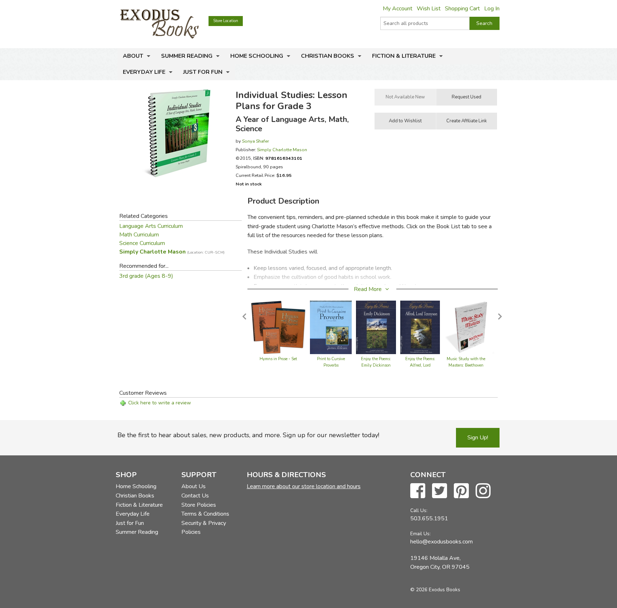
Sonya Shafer (255, 141)
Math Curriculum (139, 235)
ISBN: (277, 158)
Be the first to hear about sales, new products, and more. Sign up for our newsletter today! (248, 435)
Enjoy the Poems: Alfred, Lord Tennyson (420, 365)
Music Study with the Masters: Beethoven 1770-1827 (466, 365)
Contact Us (195, 496)
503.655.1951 (429, 518)
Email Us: (420, 533)
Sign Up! (477, 437)
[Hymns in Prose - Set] (278, 327)
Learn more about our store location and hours (304, 486)
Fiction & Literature (404, 56)
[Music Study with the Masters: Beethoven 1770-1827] (466, 327)
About (133, 56)
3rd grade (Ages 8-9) (146, 276)
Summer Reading (186, 56)
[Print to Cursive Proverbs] (331, 327)
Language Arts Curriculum (151, 226)
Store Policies (198, 505)
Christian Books (327, 56)
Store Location (225, 21)
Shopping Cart (462, 8)
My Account (397, 8)
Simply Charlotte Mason (282, 150)
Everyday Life (144, 72)
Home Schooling (256, 56)
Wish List (429, 8)
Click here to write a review (159, 402)
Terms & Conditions (205, 514)
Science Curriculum (142, 243)
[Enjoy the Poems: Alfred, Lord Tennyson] (420, 327)
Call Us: (418, 510)
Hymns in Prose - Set (278, 359)
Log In (492, 8)
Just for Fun (202, 72)
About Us (193, 486)
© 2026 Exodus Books (435, 589)
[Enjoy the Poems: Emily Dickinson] (376, 327)
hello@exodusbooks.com (441, 542)
